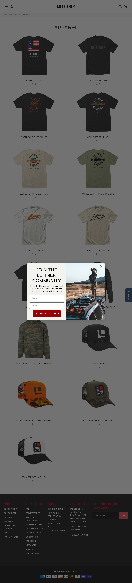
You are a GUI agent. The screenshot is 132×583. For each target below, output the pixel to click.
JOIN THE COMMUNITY (46, 313)
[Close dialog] (101, 266)
